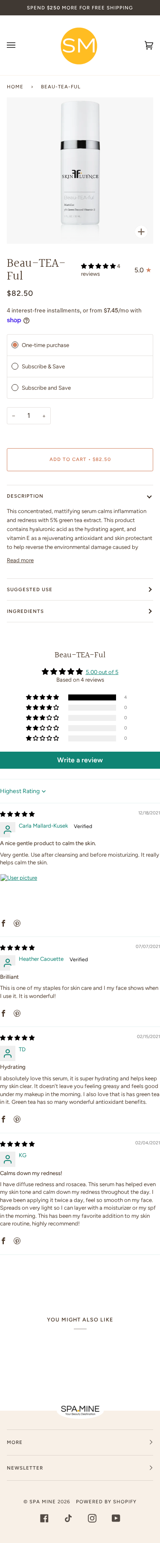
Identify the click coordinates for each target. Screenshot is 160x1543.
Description (25, 496)
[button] (99, 266)
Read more (20, 560)
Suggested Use (29, 589)
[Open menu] (19, 45)
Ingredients (25, 611)
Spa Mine (42, 1502)
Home (15, 87)
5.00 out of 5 (102, 672)
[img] (17, 814)
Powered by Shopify (106, 1502)
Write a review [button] (80, 760)
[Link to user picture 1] (20, 894)
